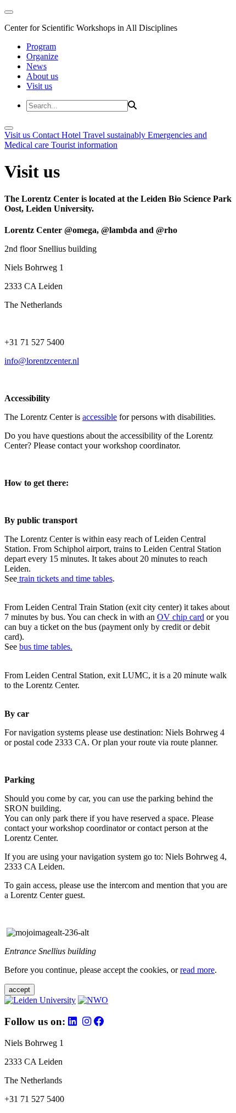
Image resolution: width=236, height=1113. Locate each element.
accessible (99, 417)
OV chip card (180, 617)
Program (41, 46)
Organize (42, 56)
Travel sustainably (115, 135)
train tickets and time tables (65, 578)
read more (197, 969)
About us (42, 76)
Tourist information (84, 144)
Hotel (72, 135)
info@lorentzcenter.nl (41, 361)
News (36, 66)
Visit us (39, 86)
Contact (46, 135)
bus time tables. (45, 646)
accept (19, 989)
